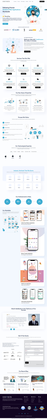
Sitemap (32, 401)
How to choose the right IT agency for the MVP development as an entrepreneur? (23, 384)
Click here (28, 418)
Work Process (40, 401)
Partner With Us (26, 400)
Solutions (27, 1)
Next (14, 329)
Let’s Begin (5, 23)
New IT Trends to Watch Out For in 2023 (37, 384)
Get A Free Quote (27, 51)
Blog (32, 1)
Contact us (25, 401)
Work (30, 1)
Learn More (9, 73)
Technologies (23, 1)
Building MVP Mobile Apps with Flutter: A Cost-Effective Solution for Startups (9, 384)
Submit (27, 362)
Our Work (32, 400)
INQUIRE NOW (42, 1)
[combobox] (26, 350)
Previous (11, 329)
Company (15, 1)
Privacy (39, 400)
